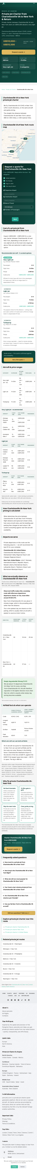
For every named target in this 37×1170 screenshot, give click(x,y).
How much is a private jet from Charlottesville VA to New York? (14, 863)
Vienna (4, 1135)
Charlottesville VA (25, 72)
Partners (21, 993)
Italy (29, 1073)
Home (3, 89)
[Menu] (34, 3)
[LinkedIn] (28, 1000)
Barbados (19, 1066)
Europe (4, 1041)
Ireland (16, 1075)
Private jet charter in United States (16, 932)
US (26, 993)
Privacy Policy (6, 1119)
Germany (10, 1075)
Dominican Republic (8, 1066)
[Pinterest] (25, 1000)
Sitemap (5, 1121)
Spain (4, 1075)
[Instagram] (15, 1000)
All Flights (5, 1013)
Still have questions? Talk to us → (18, 913)
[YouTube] (18, 1000)
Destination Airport (11, 197)
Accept (14, 1166)
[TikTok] (22, 1000)
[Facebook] (8, 1000)
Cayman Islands (14, 1064)
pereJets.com (18, 1027)
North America (6, 72)
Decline (23, 1166)
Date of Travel (9, 203)
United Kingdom (7, 1073)
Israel (22, 1082)
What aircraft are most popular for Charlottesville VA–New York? (15, 880)
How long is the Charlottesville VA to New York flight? (18, 872)
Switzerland (25, 995)
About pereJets (7, 1011)
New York (5, 76)
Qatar (17, 1082)
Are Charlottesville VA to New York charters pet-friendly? (15, 897)
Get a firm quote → (18, 359)
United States (15, 72)
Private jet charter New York (14, 929)
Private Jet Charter (11, 89)
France (16, 1073)
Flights (9, 993)
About (15, 993)
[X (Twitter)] (11, 1000)
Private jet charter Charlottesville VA (17, 927)
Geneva (24, 1132)
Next (15, 219)
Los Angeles (19, 1135)
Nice (19, 1132)
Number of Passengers (12, 210)
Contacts (5, 1016)
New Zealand (13, 1088)
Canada (10, 995)
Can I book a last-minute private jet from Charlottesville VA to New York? (17, 888)
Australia (5, 1088)
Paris (15, 1132)
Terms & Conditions (8, 1123)
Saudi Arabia (10, 1082)
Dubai (10, 1132)
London (4, 1132)
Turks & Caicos (25, 1064)
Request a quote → (18, 52)
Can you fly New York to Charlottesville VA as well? (18, 905)
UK (19, 995)
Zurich (30, 1132)
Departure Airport (10, 190)
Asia (3, 1046)
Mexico (20, 1057)
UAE (15, 995)
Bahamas (32, 993)
